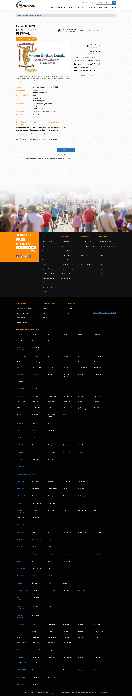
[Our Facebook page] (17, 256)
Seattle (80, 670)
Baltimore (51, 481)
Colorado (21, 374)
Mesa (49, 334)
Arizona (20, 334)
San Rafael (66, 367)
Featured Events (47, 287)
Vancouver (35, 347)
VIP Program (85, 251)
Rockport (35, 643)
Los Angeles (98, 356)
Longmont (97, 374)
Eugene (34, 583)
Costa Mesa (36, 356)
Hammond (35, 467)
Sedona (19, 340)
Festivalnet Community (51, 304)
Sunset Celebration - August (84, 70)
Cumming (51, 423)
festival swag (65, 273)
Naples (96, 402)
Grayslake (66, 445)
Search (44, 292)
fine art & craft (66, 264)
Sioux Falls (35, 615)
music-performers (67, 255)
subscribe (29, 251)
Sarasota (97, 407)
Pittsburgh (81, 590)
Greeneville (51, 624)
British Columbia (20, 348)
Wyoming (20, 684)
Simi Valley (97, 367)
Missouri (20, 503)
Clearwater (35, 396)
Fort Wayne (51, 452)
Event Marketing (22, 318)
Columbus (66, 561)
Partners (102, 260)
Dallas (19, 637)
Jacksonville (21, 402)
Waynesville (21, 517)
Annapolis (35, 481)
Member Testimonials (107, 246)
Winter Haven (67, 414)
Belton (50, 632)
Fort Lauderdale (68, 396)
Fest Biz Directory (22, 313)
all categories (65, 278)
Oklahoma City (37, 568)
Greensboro (82, 510)
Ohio (19, 561)
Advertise (84, 260)
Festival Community (103, 7)
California (21, 356)
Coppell (81, 632)
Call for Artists (47, 242)
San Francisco (36, 367)
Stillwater (81, 496)
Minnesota (21, 496)
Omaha (50, 525)
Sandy (50, 650)
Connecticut (22, 389)
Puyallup (66, 670)
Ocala (19, 407)
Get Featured (85, 255)
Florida (20, 396)
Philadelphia (67, 590)
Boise (34, 438)
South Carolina (20, 607)
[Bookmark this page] (30, 256)
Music (44, 246)
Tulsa (49, 568)
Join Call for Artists (87, 264)
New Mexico (21, 539)
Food (44, 260)
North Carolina (20, 511)
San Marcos (67, 643)
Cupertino (51, 356)
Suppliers (103, 255)
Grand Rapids (52, 489)
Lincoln (34, 525)
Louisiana (21, 467)
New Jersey (21, 532)
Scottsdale (97, 334)
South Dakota (20, 616)
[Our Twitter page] (25, 256)
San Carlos (97, 362)
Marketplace (62, 7)
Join (18, 139)
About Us (71, 304)
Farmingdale (67, 532)
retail (63, 246)
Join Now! (66, 150)
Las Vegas (35, 547)
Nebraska (21, 525)
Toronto (50, 576)
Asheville (35, 510)
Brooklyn (51, 554)
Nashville (97, 624)
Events (44, 237)
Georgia (20, 423)
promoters (72, 7)
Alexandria (35, 657)
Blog (114, 7)
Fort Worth (35, 637)
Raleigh (96, 510)
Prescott (81, 334)
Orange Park (36, 407)
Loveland (20, 382)
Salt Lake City (36, 650)
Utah (19, 650)
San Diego (20, 367)
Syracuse (97, 554)
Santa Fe (50, 539)
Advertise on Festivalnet (24, 308)
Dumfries (51, 657)
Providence (35, 598)
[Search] (114, 3)
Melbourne (66, 402)
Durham (65, 510)
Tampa (19, 414)
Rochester (81, 554)
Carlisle (34, 590)
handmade (65, 242)
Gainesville (97, 396)
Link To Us (103, 264)
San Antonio (51, 643)
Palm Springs (36, 362)
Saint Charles (82, 445)
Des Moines (51, 430)
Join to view (20, 119)
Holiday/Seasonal (48, 269)
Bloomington (36, 445)
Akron (34, 561)
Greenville (51, 606)
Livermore (81, 356)
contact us (103, 693)
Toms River (97, 532)
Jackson (35, 684)
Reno (49, 547)
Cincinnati (51, 561)
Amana (34, 430)
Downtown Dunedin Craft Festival (87, 61)
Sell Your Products (22, 322)
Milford (34, 389)
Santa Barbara (83, 367)
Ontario (20, 576)
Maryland (21, 481)
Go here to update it (39, 134)
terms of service (67, 693)
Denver (80, 374)
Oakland (19, 362)
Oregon (20, 583)
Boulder (50, 374)
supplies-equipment (67, 260)
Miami (80, 402)
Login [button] (73, 155)
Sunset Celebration (81, 67)
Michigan (20, 489)
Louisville (51, 459)
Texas (19, 632)
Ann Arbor (35, 489)
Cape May (35, 532)
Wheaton (97, 445)
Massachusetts (22, 474)
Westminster (82, 481)
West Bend (51, 677)
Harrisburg (51, 590)
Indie (43, 282)
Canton (65, 632)
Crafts (44, 255)
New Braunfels (21, 643)
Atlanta (34, 423)
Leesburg (51, 402)
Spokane (97, 670)
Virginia (20, 657)
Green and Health (48, 264)
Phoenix (65, 334)
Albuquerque (36, 539)
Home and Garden (48, 273)
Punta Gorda (67, 407)
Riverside (66, 362)
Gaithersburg (67, 481)
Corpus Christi (98, 632)
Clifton (50, 532)
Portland (50, 583)
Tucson (34, 340)
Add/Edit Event (86, 242)
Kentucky (21, 459)
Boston (34, 474)
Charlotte (51, 510)
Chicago (50, 445)
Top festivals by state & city (27, 330)
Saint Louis (51, 503)
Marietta (65, 423)
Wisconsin (21, 677)
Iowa (19, 430)
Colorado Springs (66, 375)
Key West (35, 402)
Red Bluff (51, 362)
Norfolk (81, 657)
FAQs (101, 273)
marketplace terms (81, 693)
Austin (34, 632)
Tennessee (21, 624)
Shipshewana (82, 452)
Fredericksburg (53, 637)
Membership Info (105, 242)
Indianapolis (67, 452)
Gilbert (34, 334)
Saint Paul (66, 496)
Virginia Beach (21, 663)
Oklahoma (21, 568)
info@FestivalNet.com (104, 312)
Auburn (34, 670)
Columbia (35, 606)
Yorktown (35, 663)
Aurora (34, 374)
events (53, 7)
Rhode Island (19, 598)
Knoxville (66, 624)
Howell (65, 489)
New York (21, 554)
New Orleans (52, 467)
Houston (66, 637)
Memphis (81, 624)
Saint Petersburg (82, 408)
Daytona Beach (53, 396)
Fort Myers (81, 396)
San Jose (51, 367)
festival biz (91, 7)
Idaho (19, 438)
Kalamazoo (82, 489)
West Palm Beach (51, 415)
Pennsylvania (22, 590)
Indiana (20, 452)
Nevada (20, 547)
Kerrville (81, 637)
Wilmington (36, 517)
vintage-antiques (67, 251)
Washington (22, 670)
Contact (44, 318)
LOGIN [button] (85, 2)
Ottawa (34, 576)
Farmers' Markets (48, 278)
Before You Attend (86, 75)
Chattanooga (36, 624)
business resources (67, 269)
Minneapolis (51, 496)
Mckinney (97, 637)
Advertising (71, 313)
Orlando (50, 407)
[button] (41, 109)
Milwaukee (35, 677)
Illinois (20, 445)
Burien (50, 670)
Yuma (49, 340)
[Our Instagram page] (21, 256)
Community (46, 308)
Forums (44, 313)
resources (81, 7)
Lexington (35, 459)
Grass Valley (67, 356)
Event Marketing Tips (87, 246)
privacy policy (93, 693)
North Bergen (82, 532)
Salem (65, 583)
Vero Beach (36, 414)
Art (43, 251)
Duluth (34, 496)
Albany (34, 554)
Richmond (97, 657)
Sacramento (82, 362)
